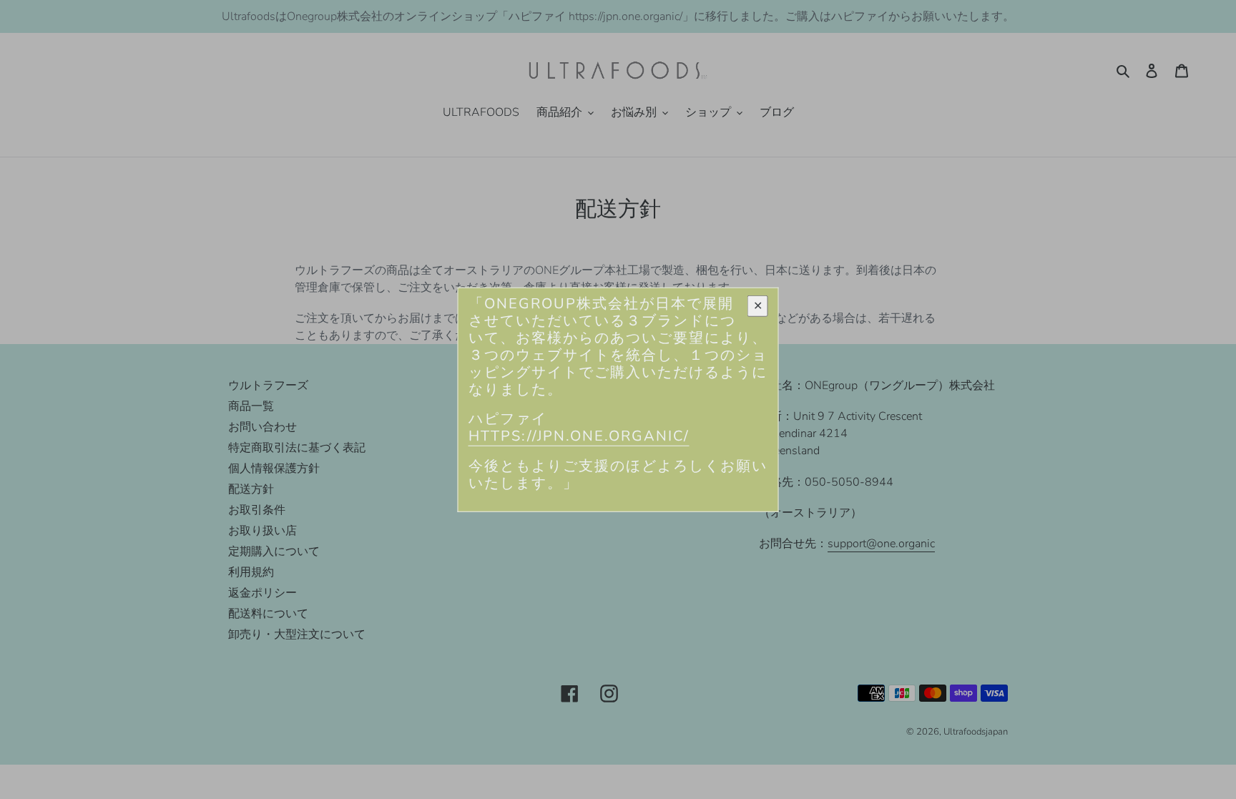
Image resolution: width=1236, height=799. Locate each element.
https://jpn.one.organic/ (579, 436)
